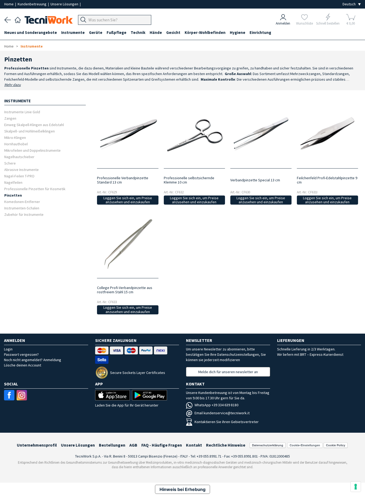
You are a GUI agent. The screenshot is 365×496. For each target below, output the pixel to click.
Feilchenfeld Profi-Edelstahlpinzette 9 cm (327, 180)
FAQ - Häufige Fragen (161, 445)
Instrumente (32, 46)
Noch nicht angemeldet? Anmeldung (32, 359)
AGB (133, 445)
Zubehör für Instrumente (24, 214)
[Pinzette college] (127, 243)
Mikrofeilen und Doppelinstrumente (32, 150)
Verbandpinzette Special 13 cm (255, 180)
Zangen (10, 118)
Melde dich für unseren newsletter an (228, 371)
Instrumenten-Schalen (21, 208)
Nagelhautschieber (19, 156)
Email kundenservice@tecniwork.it (222, 413)
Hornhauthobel (16, 144)
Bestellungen (112, 445)
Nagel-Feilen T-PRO (19, 176)
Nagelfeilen (13, 182)
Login (8, 349)
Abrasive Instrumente (21, 169)
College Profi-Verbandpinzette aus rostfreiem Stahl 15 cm (124, 290)
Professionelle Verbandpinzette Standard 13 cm (122, 180)
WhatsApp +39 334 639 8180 (216, 405)
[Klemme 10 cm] (194, 134)
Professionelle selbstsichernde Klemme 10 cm (189, 180)
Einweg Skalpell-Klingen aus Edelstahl (34, 124)
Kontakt (194, 445)
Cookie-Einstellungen (305, 445)
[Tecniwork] (17, 19)
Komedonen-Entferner (22, 201)
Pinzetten (13, 195)
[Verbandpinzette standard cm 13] (127, 134)
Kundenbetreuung (32, 4)
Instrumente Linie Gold (22, 112)
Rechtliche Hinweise (225, 445)
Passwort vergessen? (21, 354)
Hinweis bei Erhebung (182, 489)
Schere (10, 163)
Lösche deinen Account (22, 365)
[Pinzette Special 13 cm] (261, 134)
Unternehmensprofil (37, 445)
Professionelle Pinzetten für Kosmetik (34, 188)
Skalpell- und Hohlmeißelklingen (29, 131)
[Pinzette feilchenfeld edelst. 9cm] (327, 134)
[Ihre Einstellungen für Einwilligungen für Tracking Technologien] (356, 487)
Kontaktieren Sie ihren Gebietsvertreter (227, 421)
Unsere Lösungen (65, 4)
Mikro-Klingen (15, 137)
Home (9, 4)
